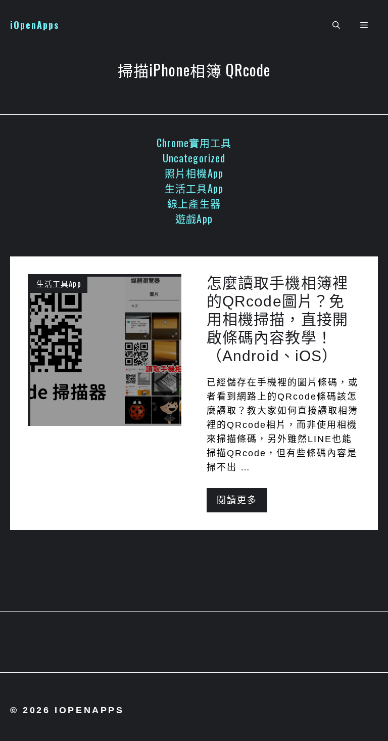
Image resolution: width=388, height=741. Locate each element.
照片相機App (194, 173)
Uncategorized (194, 157)
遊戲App (194, 218)
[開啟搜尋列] (336, 25)
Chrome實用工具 (194, 142)
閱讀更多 (237, 500)
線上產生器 (194, 203)
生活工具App (194, 188)
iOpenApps (34, 24)
